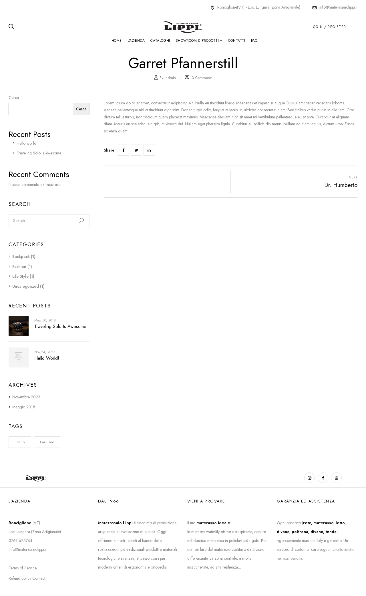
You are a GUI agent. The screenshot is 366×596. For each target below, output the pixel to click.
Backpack (21, 256)
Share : (110, 150)
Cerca (14, 97)
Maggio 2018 (23, 407)
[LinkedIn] (149, 150)
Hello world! (27, 143)
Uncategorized (25, 286)
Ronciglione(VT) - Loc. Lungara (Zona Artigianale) (259, 7)
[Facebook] (123, 150)
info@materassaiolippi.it (338, 7)
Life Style (20, 276)
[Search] (81, 220)
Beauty (20, 442)
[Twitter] (136, 150)
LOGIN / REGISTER (328, 26)
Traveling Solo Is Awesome (39, 153)
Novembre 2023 (26, 397)
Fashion (19, 266)
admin (171, 77)
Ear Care (47, 442)
